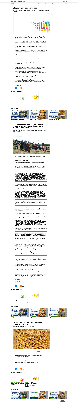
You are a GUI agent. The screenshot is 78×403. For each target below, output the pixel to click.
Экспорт (14, 320)
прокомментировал (39, 179)
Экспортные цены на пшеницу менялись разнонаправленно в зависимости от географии (56, 3)
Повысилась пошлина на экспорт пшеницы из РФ (28, 3)
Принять (62, 401)
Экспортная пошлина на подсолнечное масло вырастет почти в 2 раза (43, 3)
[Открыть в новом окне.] (17, 88)
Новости (12, 3)
